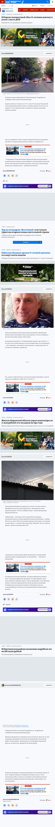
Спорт (8, 820)
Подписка (50, 5)
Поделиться (49, 53)
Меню (2, 2)
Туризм (3, 226)
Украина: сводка (34, 9)
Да (3, 11)
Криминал (8, 604)
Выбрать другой (9, 11)
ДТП (7, 181)
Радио (35, 5)
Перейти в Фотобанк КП (22, 726)
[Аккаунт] (52, 2)
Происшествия (9, 14)
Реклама (42, 5)
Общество (22, 146)
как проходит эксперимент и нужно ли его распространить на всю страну (33, 151)
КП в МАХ (42, 9)
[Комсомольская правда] (13, 2)
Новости (3, 14)
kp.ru (49, 171)
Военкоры (25, 9)
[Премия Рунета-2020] (22, 1)
